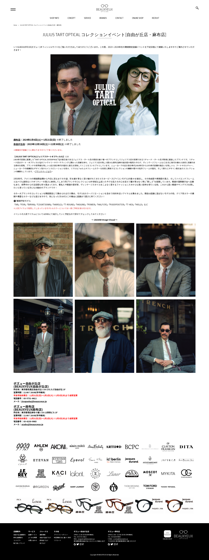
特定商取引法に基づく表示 (62, 537)
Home (15, 25)
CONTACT (119, 18)
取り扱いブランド (19, 543)
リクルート (57, 540)
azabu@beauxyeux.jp (32, 424)
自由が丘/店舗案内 (19, 535)
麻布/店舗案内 (18, 537)
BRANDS (103, 18)
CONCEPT (71, 18)
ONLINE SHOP (137, 18)
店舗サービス (32, 535)
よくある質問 (32, 537)
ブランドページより (43, 171)
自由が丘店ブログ (45, 537)
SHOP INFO (54, 18)
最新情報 (42, 535)
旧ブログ (42, 543)
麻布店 (17, 139)
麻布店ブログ (44, 540)
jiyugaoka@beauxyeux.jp (34, 401)
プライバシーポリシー (61, 535)
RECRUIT (155, 18)
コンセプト (17, 540)
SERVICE (87, 18)
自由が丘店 (19, 144)
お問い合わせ (32, 540)
